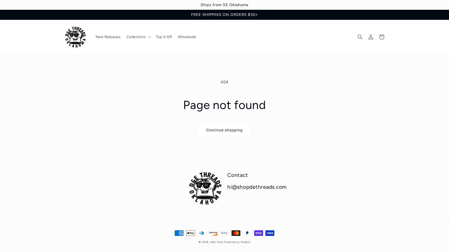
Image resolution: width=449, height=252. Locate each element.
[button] (138, 37)
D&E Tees (216, 242)
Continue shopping (224, 130)
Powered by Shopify (237, 242)
